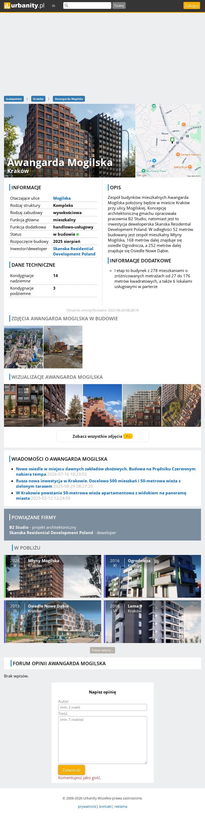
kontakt (105, 806)
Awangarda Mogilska (69, 99)
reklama (121, 806)
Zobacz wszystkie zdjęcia (101, 436)
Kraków (38, 99)
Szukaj (119, 5)
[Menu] (53, 5)
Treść (63, 713)
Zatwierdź (71, 770)
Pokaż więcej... (102, 650)
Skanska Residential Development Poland (74, 251)
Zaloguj (192, 5)
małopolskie (14, 99)
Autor (63, 701)
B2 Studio (19, 527)
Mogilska (62, 198)
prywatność (87, 806)
